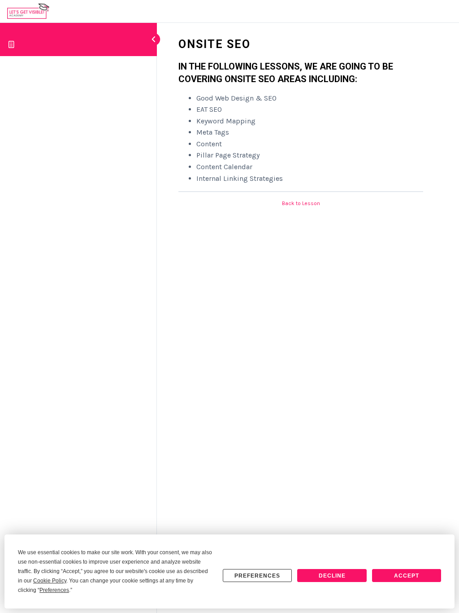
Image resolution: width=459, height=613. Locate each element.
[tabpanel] (300, 122)
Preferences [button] (54, 590)
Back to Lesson (301, 203)
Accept (406, 576)
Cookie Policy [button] (49, 581)
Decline (332, 576)
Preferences (257, 576)
